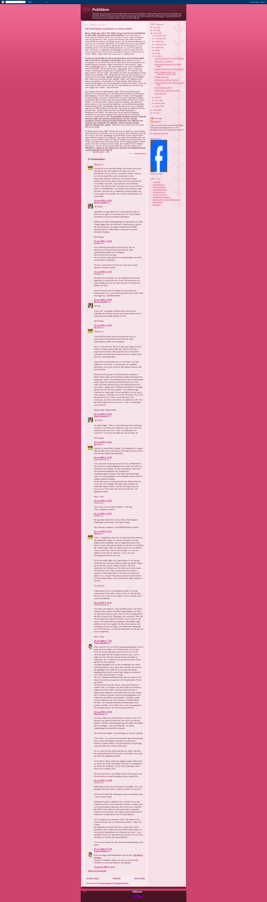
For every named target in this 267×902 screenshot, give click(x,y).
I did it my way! (160, 93)
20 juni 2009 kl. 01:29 (103, 849)
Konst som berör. (140, 153)
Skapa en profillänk (156, 174)
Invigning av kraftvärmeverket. (166, 80)
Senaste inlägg (92, 878)
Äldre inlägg (139, 878)
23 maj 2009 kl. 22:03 (103, 325)
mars (157, 100)
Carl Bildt (156, 182)
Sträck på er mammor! (163, 61)
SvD (116, 92)
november (159, 39)
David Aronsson (159, 187)
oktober (158, 41)
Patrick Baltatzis (101, 643)
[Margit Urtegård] (158, 171)
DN (106, 131)
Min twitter (157, 205)
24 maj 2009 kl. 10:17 (103, 531)
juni (156, 53)
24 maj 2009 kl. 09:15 (103, 501)
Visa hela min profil (160, 133)
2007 (155, 113)
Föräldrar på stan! (161, 77)
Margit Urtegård (100, 203)
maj (156, 56)
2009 (155, 33)
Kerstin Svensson (160, 195)
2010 (155, 30)
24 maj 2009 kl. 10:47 (103, 603)
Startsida (117, 878)
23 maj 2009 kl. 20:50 (103, 241)
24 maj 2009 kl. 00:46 (103, 442)
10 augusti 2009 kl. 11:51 (104, 867)
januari (158, 106)
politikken (157, 122)
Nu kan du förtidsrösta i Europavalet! (169, 69)
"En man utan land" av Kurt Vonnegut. (169, 58)
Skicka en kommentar (97, 871)
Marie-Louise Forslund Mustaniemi (166, 200)
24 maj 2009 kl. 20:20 (103, 712)
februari (158, 103)
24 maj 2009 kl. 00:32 (103, 414)
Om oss (97, 164)
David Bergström (159, 190)
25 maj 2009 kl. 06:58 (103, 780)
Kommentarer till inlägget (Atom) (114, 883)
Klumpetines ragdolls (161, 197)
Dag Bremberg (159, 185)
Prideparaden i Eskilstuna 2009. (167, 91)
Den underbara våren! (163, 88)
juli (156, 50)
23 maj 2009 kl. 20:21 (103, 200)
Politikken (100, 10)
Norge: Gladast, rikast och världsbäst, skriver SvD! (165, 73)
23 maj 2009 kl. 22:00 (103, 300)
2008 (155, 110)
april (157, 97)
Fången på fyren (159, 192)
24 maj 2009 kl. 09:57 (103, 514)
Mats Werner (99, 714)
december (159, 36)
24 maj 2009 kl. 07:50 (103, 457)
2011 (155, 27)
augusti (158, 47)
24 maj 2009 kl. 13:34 (103, 641)
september (159, 44)
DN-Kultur (96, 67)
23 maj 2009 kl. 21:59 (103, 272)
